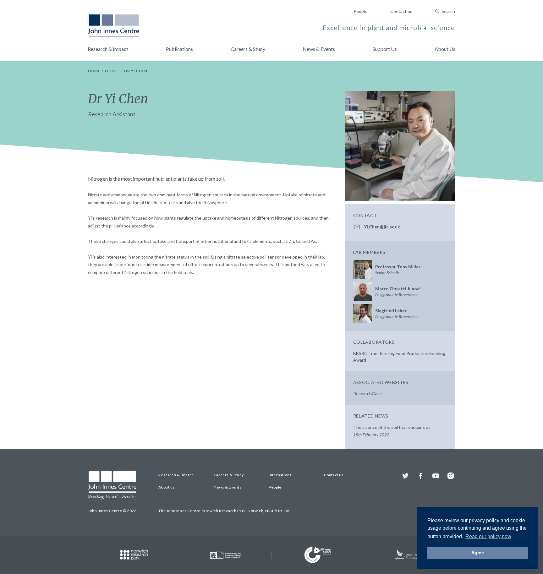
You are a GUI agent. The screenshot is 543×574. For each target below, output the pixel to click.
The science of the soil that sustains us (392, 430)
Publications (179, 49)
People (360, 11)
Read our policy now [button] (488, 536)
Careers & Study (248, 49)
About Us (445, 49)
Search (448, 11)
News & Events (319, 49)
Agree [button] (477, 552)
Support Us (385, 49)
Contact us (401, 11)
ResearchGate (367, 393)
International (281, 475)
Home (94, 70)
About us (166, 487)
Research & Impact (108, 49)
